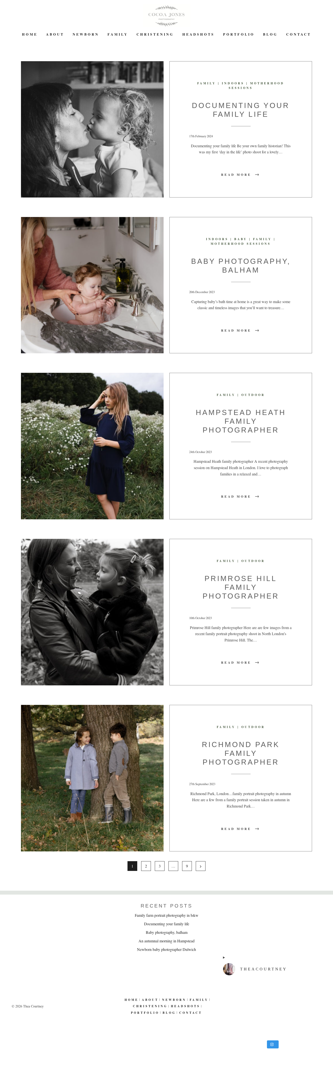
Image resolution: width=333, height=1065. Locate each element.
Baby (240, 239)
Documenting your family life (166, 923)
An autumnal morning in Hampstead (166, 940)
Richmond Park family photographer (241, 753)
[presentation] (92, 129)
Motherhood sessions (241, 244)
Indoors (233, 83)
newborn (86, 34)
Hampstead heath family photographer (241, 421)
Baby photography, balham (166, 932)
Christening (155, 34)
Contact (298, 34)
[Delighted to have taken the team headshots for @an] (272, 1008)
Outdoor (253, 395)
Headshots (198, 34)
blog (270, 34)
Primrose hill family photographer (241, 587)
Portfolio (239, 34)
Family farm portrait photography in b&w (166, 915)
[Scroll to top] (326, 1045)
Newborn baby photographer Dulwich (166, 949)
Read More (240, 174)
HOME (30, 34)
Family (118, 34)
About (55, 34)
